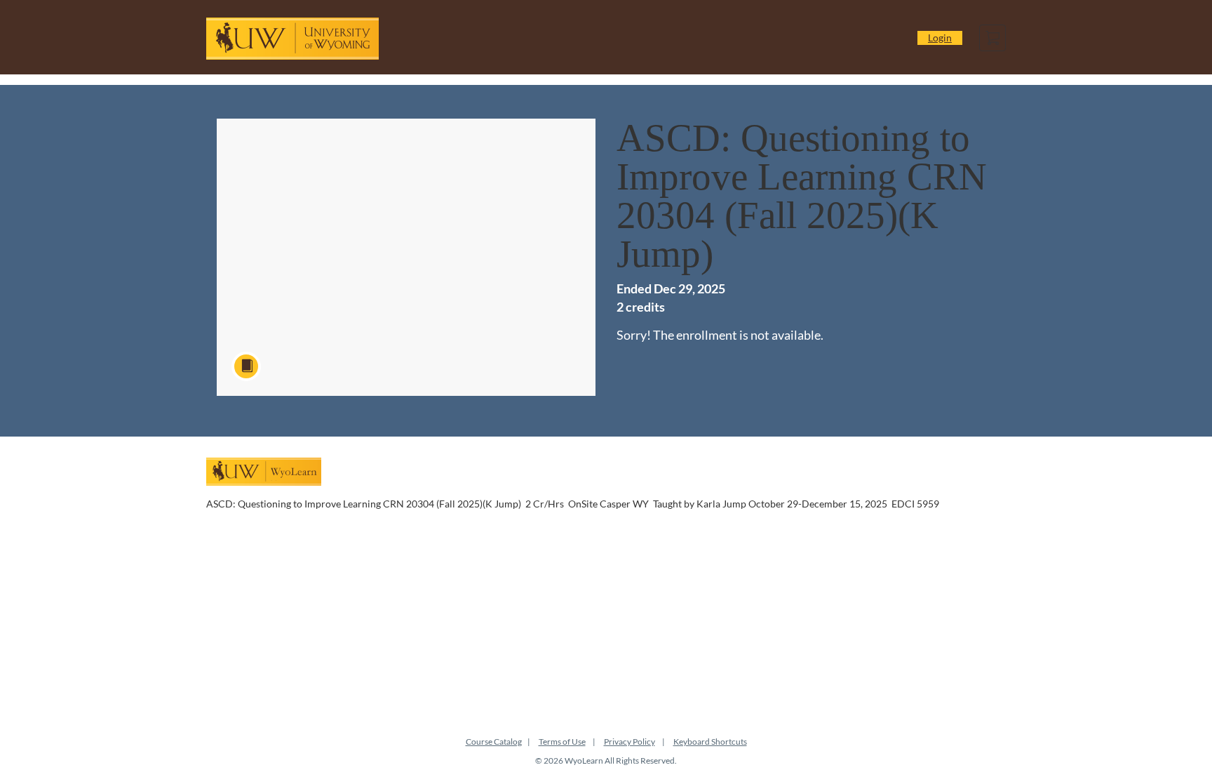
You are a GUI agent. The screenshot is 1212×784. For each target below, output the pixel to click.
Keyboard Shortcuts (710, 741)
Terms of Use (562, 741)
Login (940, 38)
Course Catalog (494, 741)
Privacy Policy (629, 741)
